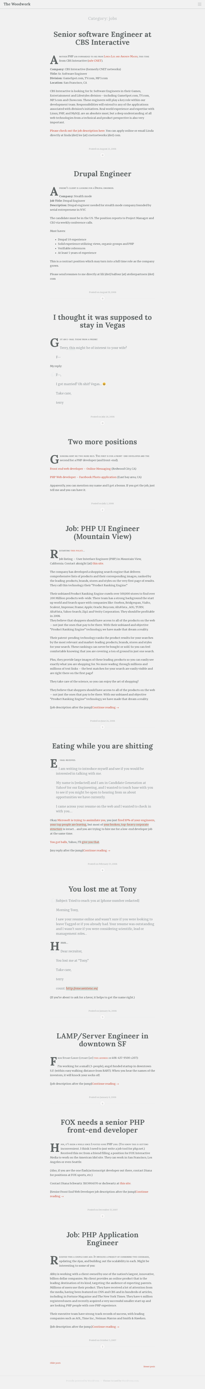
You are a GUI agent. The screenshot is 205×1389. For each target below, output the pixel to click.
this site (97, 563)
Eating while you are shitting (102, 745)
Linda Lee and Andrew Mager (121, 56)
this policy (77, 550)
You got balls (58, 842)
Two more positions (102, 441)
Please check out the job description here (77, 130)
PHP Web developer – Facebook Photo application (83, 477)
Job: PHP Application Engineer (102, 1238)
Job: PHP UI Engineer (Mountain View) (103, 532)
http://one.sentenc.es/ (82, 988)
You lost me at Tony (102, 888)
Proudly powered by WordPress (82, 1380)
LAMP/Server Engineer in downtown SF (102, 1039)
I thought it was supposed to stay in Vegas (102, 321)
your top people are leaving (68, 824)
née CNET (94, 60)
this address (101, 1058)
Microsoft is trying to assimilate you (81, 820)
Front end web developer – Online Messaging (80, 468)
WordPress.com (130, 1380)
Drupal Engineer (102, 173)
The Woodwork (17, 4)
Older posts (55, 1363)
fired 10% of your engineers (136, 820)
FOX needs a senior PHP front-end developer (103, 1126)
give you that (90, 842)
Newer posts (149, 1366)
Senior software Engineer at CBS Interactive (102, 38)
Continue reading (105, 707)
